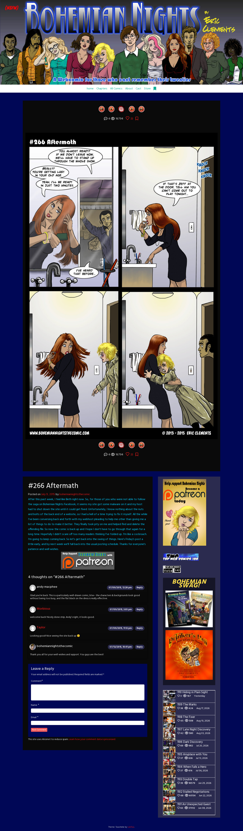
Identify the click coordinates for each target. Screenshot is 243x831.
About (129, 88)
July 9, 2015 (48, 494)
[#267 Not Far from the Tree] (132, 109)
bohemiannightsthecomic (74, 494)
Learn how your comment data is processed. (92, 739)
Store (147, 88)
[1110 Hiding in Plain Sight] (141, 109)
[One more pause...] (111, 109)
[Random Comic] (121, 109)
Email (33, 717)
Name (34, 705)
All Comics (116, 88)
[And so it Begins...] (102, 109)
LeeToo (131, 827)
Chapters (101, 88)
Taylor (41, 627)
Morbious (43, 608)
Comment (36, 681)
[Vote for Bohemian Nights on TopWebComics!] (181, 557)
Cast (138, 88)
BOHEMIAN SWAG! (189, 584)
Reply (140, 588)
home (90, 88)
